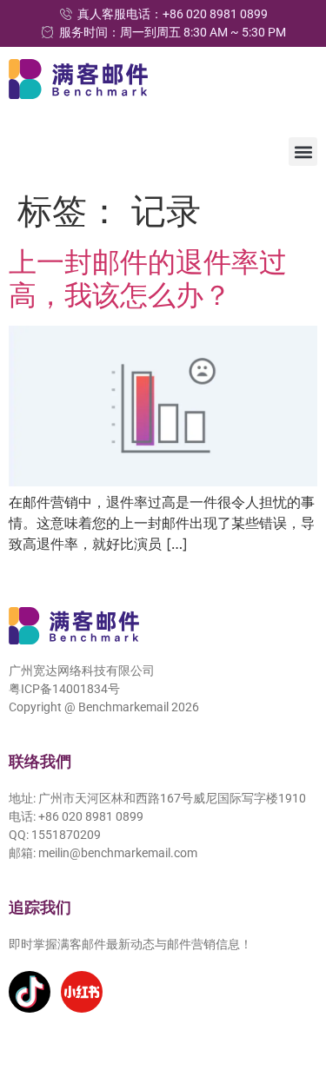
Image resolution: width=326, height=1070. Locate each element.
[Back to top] (288, 977)
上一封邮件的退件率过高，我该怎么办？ (148, 278)
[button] (303, 151)
